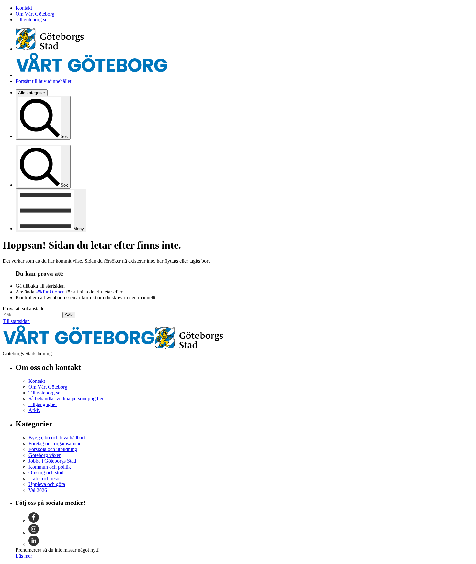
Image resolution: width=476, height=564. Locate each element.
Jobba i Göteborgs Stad (52, 461)
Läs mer (24, 555)
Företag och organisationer (55, 443)
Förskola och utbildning (52, 449)
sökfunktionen (50, 291)
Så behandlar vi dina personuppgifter (66, 398)
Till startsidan (16, 321)
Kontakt (24, 8)
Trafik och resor (44, 478)
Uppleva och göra (46, 484)
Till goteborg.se (31, 19)
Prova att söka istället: (25, 308)
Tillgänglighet (42, 404)
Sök (69, 315)
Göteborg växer (44, 455)
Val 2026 (37, 490)
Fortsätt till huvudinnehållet (43, 81)
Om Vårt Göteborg (35, 14)
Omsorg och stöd (45, 472)
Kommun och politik (49, 467)
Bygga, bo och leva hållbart (56, 437)
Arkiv (34, 410)
